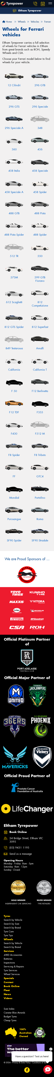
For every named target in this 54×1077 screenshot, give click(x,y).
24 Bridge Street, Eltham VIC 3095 (26, 840)
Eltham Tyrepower (29, 10)
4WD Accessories (13, 955)
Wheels (8, 939)
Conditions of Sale (40, 1062)
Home (8, 21)
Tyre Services (10, 970)
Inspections (9, 962)
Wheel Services (12, 974)
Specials (9, 978)
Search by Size (11, 923)
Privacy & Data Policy (21, 1062)
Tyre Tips (8, 935)
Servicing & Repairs (14, 966)
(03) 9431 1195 (19, 847)
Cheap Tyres (10, 1020)
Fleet (7, 990)
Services (9, 951)
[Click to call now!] (35, 3)
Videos (8, 998)
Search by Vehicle (13, 920)
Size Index (9, 1008)
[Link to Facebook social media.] (27, 1070)
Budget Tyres (10, 1016)
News (7, 994)
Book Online (12, 986)
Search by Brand (12, 927)
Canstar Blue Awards (14, 1012)
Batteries (8, 958)
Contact (8, 982)
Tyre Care (9, 931)
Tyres (7, 916)
